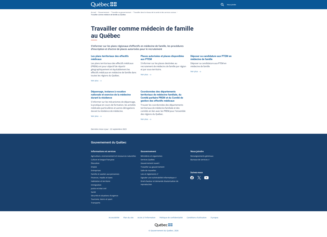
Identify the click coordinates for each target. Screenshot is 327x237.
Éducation (95, 163)
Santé (93, 192)
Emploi (94, 167)
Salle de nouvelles (148, 170)
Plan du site (128, 217)
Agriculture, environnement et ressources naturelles (113, 156)
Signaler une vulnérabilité (158, 177)
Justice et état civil (98, 188)
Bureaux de (199, 159)
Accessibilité (114, 217)
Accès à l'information (146, 217)
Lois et (148, 174)
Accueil (93, 12)
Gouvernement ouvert (150, 163)
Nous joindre (231, 5)
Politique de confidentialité (171, 217)
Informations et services (103, 151)
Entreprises (96, 170)
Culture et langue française (102, 159)
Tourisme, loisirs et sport (101, 199)
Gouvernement (103, 12)
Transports (95, 203)
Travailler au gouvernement (121, 12)
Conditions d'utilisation (197, 217)
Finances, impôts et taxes (102, 177)
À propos (214, 217)
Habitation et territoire (100, 181)
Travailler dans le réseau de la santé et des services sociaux (154, 12)
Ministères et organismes (151, 156)
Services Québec (148, 159)
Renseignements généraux (201, 156)
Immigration (96, 185)
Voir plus (95, 80)
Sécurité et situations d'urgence (104, 195)
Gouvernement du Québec (108, 142)
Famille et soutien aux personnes (105, 174)
